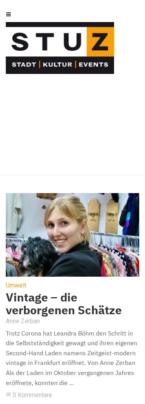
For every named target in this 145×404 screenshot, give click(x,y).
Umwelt (16, 285)
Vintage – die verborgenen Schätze (64, 303)
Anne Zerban (23, 321)
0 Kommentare (29, 395)
